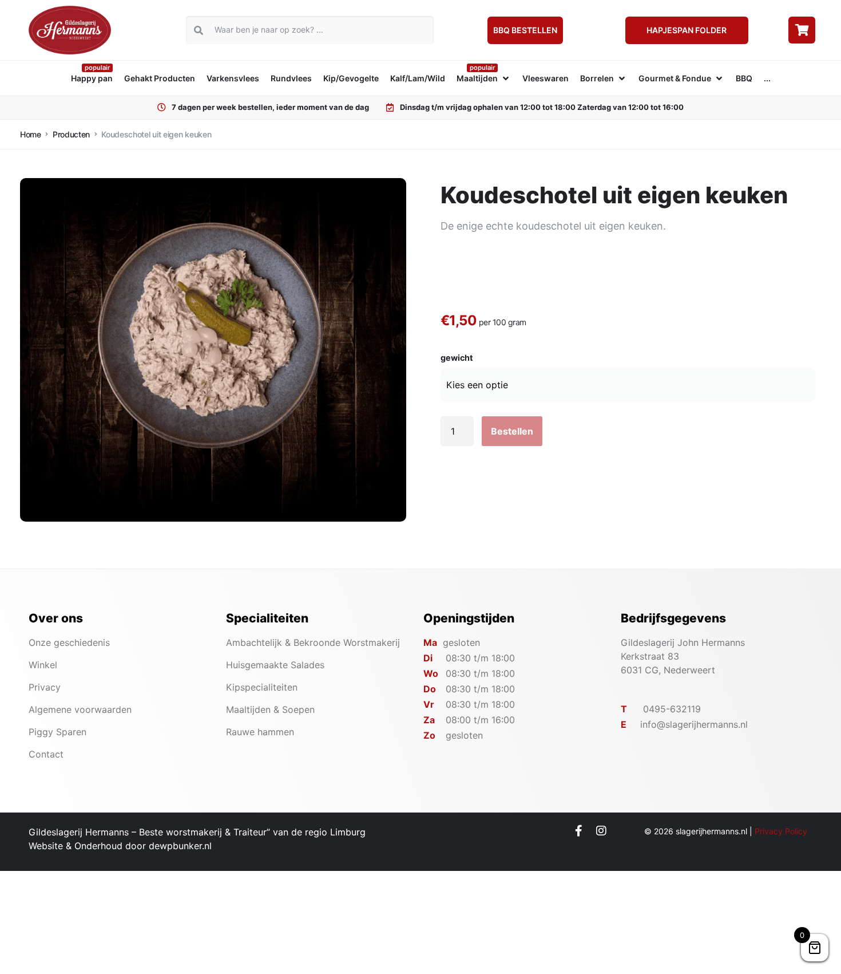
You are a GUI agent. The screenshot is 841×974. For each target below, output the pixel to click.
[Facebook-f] (579, 831)
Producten (71, 134)
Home (30, 134)
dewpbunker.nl (180, 845)
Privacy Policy (781, 831)
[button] (484, 78)
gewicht (457, 358)
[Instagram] (601, 831)
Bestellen (512, 431)
